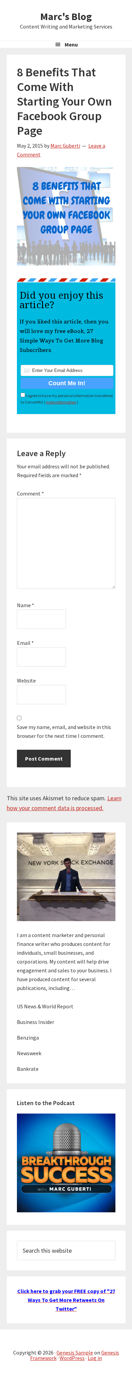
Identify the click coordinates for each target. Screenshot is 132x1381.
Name (25, 605)
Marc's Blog (66, 16)
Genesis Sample (75, 1352)
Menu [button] (71, 44)
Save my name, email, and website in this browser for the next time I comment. (64, 731)
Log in (95, 1358)
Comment (30, 493)
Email (25, 642)
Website (26, 680)
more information (61, 402)
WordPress (72, 1358)
